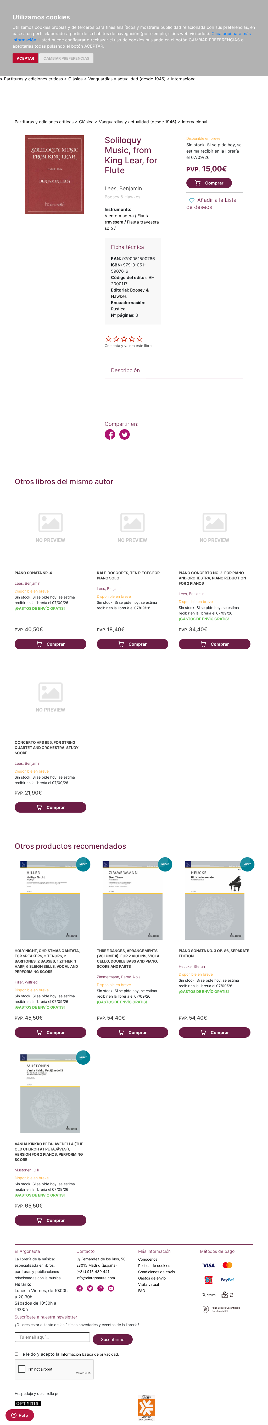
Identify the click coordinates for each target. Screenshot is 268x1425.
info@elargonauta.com (95, 1278)
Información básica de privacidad (89, 1354)
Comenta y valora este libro (128, 345)
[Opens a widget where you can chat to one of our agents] (19, 1415)
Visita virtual (148, 1284)
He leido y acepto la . (69, 1354)
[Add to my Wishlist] (191, 200)
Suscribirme (112, 1339)
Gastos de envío (152, 1278)
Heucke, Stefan (192, 966)
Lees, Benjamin (27, 583)
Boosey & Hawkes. (123, 196)
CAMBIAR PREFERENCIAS (66, 58)
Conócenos (147, 1259)
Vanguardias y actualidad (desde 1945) (127, 78)
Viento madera (119, 215)
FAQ (141, 1290)
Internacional (184, 78)
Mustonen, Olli (27, 1170)
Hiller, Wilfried (26, 982)
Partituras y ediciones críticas (33, 78)
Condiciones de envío (156, 1272)
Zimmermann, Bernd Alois (118, 977)
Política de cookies (154, 1265)
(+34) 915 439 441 (92, 1271)
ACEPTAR (25, 58)
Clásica (75, 78)
